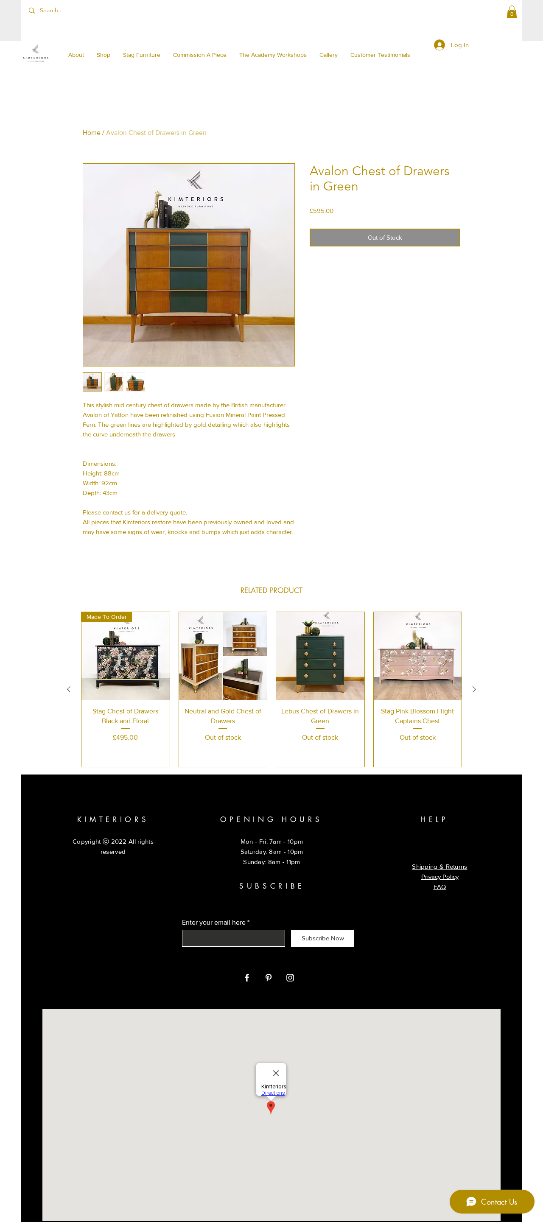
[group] (271, 689)
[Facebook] (247, 978)
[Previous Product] (69, 689)
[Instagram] (290, 978)
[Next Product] (474, 689)
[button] (512, 12)
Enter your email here (214, 922)
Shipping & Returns (439, 866)
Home (92, 132)
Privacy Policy (440, 876)
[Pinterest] (268, 978)
